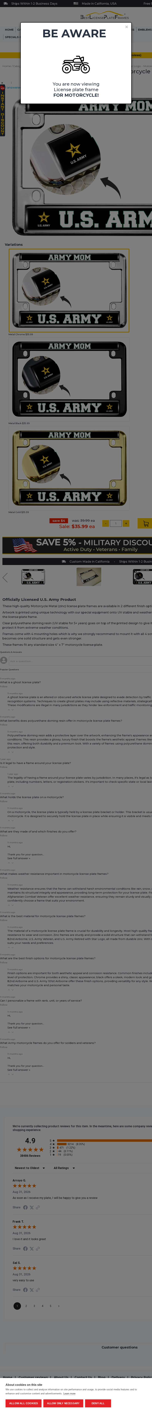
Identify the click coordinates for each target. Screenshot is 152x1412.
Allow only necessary (63, 1403)
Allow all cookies (23, 1403)
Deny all (98, 1403)
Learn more (69, 1393)
